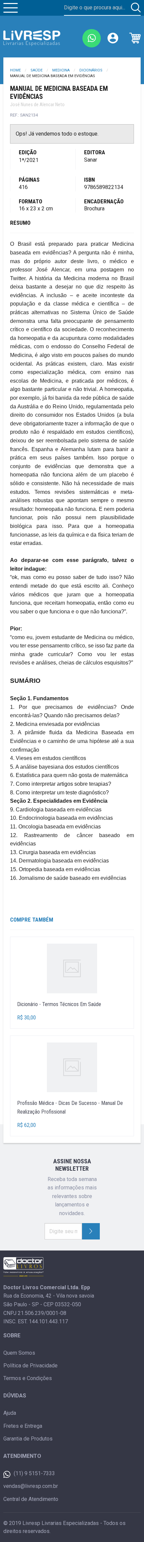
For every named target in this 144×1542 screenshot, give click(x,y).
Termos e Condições (27, 1378)
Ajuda (9, 1413)
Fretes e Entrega (22, 1426)
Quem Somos (19, 1353)
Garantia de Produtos (28, 1438)
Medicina (61, 70)
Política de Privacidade (30, 1365)
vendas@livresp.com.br (30, 1486)
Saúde (36, 70)
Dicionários (90, 70)
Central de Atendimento (30, 1499)
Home (15, 70)
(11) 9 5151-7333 (34, 1473)
